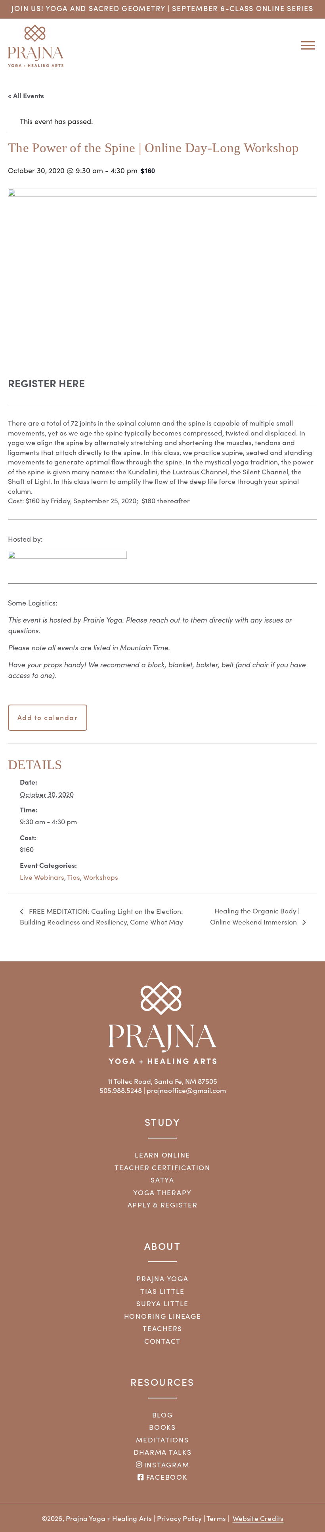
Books (162, 1427)
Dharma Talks (163, 1452)
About (162, 1246)
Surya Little (162, 1303)
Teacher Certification (162, 1167)
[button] (305, 45)
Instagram (165, 1464)
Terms (216, 1518)
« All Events (26, 95)
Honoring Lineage (162, 1316)
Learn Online (162, 1155)
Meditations (162, 1439)
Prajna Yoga (162, 1278)
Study (162, 1122)
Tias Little (162, 1291)
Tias (73, 877)
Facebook (165, 1477)
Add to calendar (47, 717)
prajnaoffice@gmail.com (186, 1090)
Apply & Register (163, 1204)
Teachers (162, 1328)
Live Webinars (42, 877)
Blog (162, 1414)
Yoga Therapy (162, 1192)
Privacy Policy (179, 1518)
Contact (162, 1341)
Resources (162, 1382)
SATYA (162, 1179)
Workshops (100, 877)
